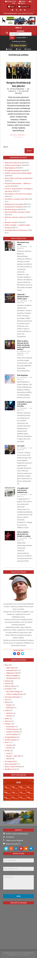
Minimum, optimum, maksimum (16, 217)
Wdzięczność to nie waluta (14, 204)
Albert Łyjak (10, 668)
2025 (18, 782)
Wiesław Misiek (11, 678)
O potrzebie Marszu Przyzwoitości (16, 230)
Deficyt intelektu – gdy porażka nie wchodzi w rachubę (23, 534)
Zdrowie (9, 759)
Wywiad (9, 716)
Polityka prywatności (9, 953)
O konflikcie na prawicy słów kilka (16, 199)
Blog (6, 665)
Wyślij (18, 896)
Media (7, 719)
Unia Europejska (11, 734)
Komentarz (8, 689)
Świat (7, 742)
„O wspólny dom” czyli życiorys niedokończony (23, 490)
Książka (9, 705)
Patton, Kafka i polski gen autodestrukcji (18, 178)
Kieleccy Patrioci (10, 686)
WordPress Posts (11, 769)
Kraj (6, 700)
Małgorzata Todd (12, 673)
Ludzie (7, 710)
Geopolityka (10, 727)
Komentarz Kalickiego (12, 697)
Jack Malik (23, 246)
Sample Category (10, 740)
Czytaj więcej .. (18, 135)
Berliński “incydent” (11, 222)
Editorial (7, 681)
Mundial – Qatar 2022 (13, 756)
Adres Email (6, 865)
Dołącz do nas (18, 650)
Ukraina (9, 748)
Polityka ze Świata (12, 732)
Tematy (7, 751)
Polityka (7, 724)
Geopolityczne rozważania (14, 207)
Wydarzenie (10, 708)
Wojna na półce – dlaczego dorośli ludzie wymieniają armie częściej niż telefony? (23, 345)
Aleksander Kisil (11, 670)
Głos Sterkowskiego (13, 692)
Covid (8, 753)
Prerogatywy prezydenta (13, 170)
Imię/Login (6, 857)
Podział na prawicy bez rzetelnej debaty (18, 173)
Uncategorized (10, 761)
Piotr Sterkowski (17, 89)
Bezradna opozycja (11, 209)
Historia (7, 684)
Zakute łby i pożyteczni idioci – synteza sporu (23, 297)
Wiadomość (6, 874)
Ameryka (9, 745)
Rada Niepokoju (22, 375)
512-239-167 (10, 837)
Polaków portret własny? (13, 165)
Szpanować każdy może (13, 163)
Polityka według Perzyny (14, 694)
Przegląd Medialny (11, 737)
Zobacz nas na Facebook (14, 840)
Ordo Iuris (8, 721)
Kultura (7, 702)
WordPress (26, 955)
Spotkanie (9, 713)
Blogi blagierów (10, 168)
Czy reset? (20, 446)
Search (5, 147)
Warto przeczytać (11, 764)
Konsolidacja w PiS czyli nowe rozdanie (18, 194)
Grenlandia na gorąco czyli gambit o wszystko (24, 404)
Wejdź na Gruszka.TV (13, 844)
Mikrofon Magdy (11, 676)
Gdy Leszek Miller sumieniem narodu (17, 212)
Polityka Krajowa (12, 729)
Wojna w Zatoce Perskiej (13, 767)
